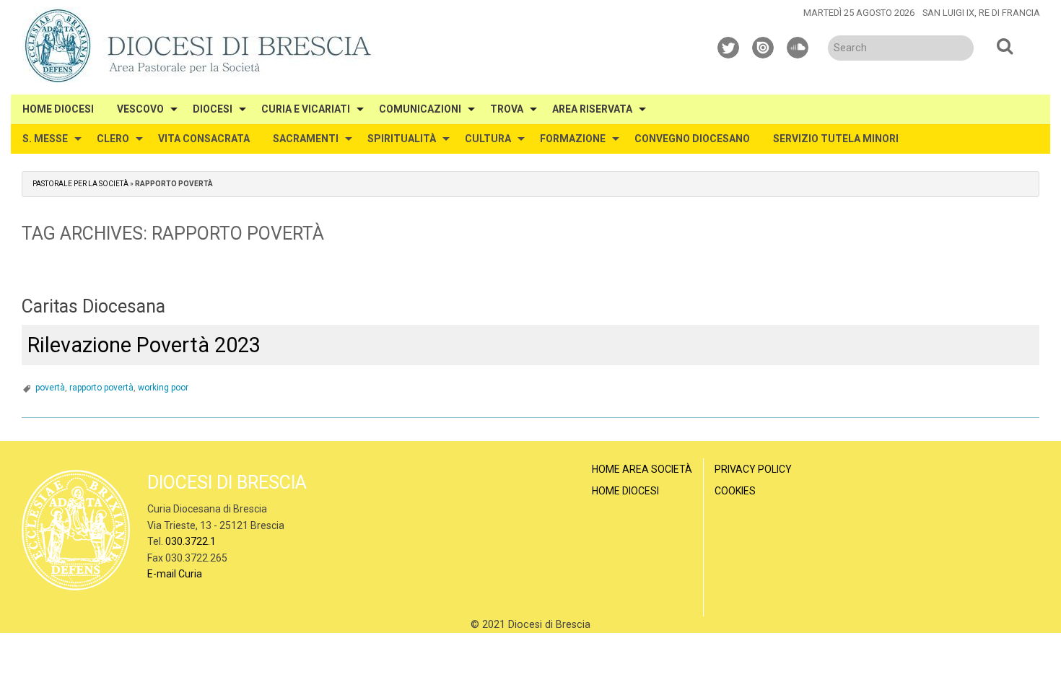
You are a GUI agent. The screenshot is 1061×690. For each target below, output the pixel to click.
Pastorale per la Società (80, 184)
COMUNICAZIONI (420, 109)
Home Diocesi (625, 491)
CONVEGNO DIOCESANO (692, 138)
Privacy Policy (753, 469)
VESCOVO (140, 109)
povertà (50, 388)
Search (1004, 45)
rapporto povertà (101, 388)
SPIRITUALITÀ (401, 138)
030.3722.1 (190, 541)
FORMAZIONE (573, 138)
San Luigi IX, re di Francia (981, 12)
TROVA (506, 109)
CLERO (113, 138)
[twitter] (729, 45)
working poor (163, 388)
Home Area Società (642, 469)
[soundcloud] (798, 45)
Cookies (735, 491)
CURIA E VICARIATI (305, 109)
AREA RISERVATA (592, 109)
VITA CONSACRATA (204, 138)
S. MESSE (45, 138)
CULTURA (488, 138)
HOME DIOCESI (58, 109)
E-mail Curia (174, 574)
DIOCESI (212, 109)
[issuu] (763, 45)
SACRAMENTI (306, 138)
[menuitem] (58, 109)
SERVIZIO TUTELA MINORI (836, 138)
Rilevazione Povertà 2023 (144, 345)
